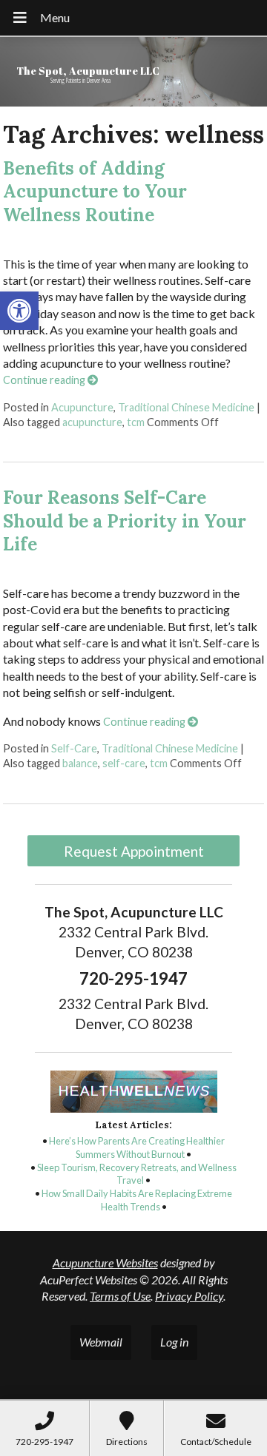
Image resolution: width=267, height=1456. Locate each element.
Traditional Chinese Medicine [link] (186, 407)
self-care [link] (123, 763)
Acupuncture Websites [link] (105, 1263)
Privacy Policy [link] (189, 1296)
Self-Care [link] (74, 748)
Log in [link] (174, 1342)
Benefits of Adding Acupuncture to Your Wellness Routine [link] (95, 191)
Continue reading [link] (45, 380)
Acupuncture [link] (82, 407)
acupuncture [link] (92, 422)
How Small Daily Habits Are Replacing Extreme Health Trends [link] (137, 1200)
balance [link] (80, 763)
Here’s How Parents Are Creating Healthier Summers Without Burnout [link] (137, 1147)
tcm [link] (136, 422)
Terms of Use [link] (120, 1296)
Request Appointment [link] (134, 851)
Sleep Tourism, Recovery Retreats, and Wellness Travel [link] (137, 1174)
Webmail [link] (100, 1342)
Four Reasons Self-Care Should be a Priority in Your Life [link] (124, 520)
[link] (19, 310)
